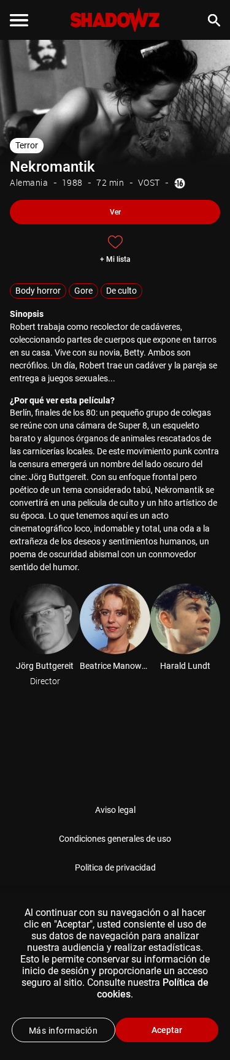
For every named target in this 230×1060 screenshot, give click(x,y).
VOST (149, 182)
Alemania (29, 182)
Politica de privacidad (115, 867)
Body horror (38, 291)
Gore (83, 291)
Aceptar (166, 1030)
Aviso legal (115, 810)
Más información (63, 1030)
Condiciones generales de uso (115, 839)
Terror (26, 145)
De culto (121, 291)
